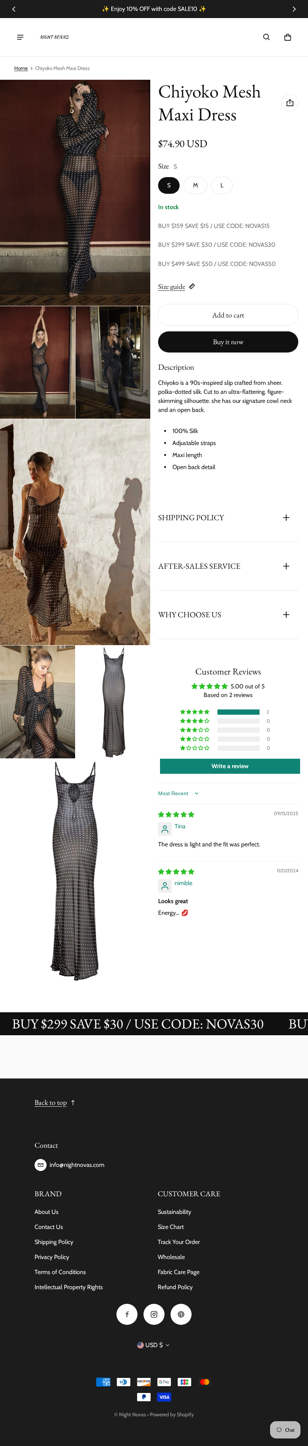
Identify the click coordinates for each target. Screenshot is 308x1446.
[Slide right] (294, 9)
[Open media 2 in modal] (75, 193)
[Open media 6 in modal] (37, 702)
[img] (176, 814)
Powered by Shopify (172, 1414)
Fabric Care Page (178, 1272)
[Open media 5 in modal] (75, 532)
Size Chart (171, 1226)
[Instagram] (154, 1314)
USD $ (154, 1345)
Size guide (171, 286)
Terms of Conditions (60, 1272)
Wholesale (171, 1257)
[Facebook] (126, 1314)
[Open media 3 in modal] (37, 362)
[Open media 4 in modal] (113, 362)
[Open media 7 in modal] (113, 702)
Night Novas (132, 1414)
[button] (266, 37)
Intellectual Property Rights (69, 1287)
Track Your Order (179, 1242)
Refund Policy (175, 1287)
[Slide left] (14, 9)
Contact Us (49, 1226)
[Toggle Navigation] (20, 37)
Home (21, 68)
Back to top (51, 1102)
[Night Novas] (54, 37)
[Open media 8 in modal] (75, 872)
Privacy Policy (52, 1257)
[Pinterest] (181, 1314)
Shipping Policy (54, 1242)
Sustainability (174, 1211)
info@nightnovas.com (77, 1164)
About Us (47, 1211)
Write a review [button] (230, 766)
